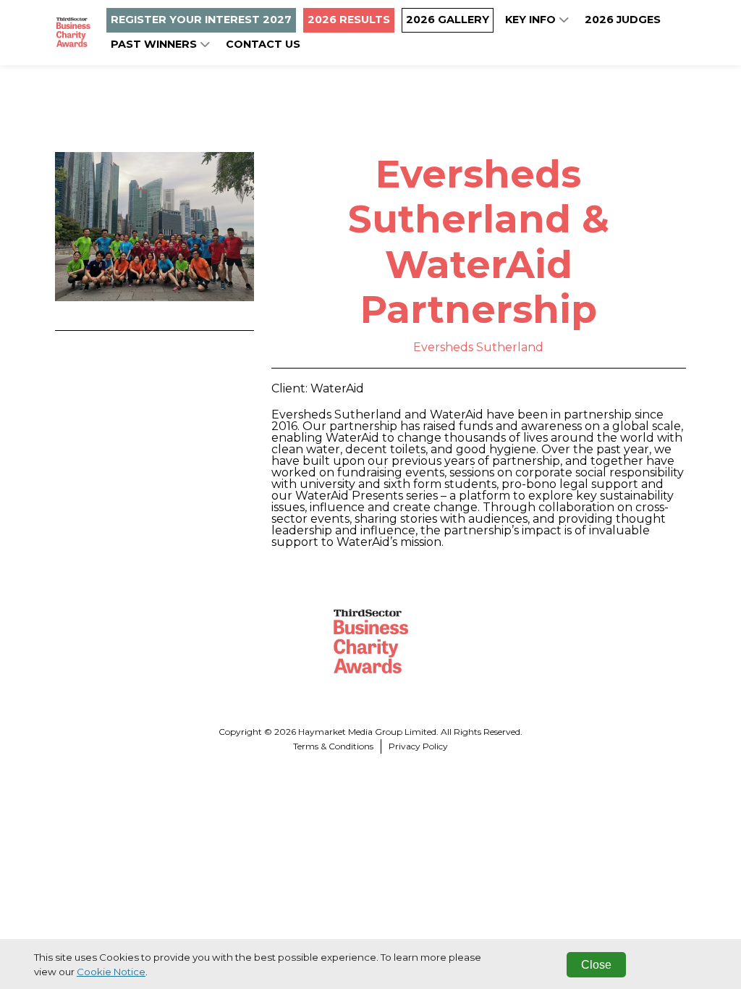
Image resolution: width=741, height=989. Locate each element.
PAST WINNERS (155, 44)
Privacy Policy (418, 746)
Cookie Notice (111, 971)
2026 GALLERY (447, 19)
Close (596, 965)
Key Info (532, 19)
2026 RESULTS (349, 19)
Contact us (263, 44)
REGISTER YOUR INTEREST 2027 (201, 19)
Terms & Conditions (333, 746)
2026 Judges (623, 19)
